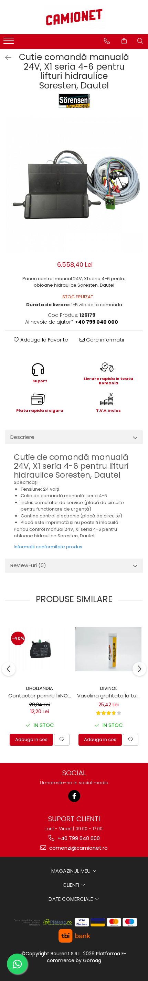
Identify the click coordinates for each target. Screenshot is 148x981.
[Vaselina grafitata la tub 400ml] (108, 649)
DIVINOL (108, 688)
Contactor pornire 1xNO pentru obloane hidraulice (40, 695)
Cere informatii (104, 339)
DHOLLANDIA (39, 688)
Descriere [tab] (22, 437)
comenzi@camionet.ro (78, 847)
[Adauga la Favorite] (62, 739)
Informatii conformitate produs (48, 546)
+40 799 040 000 (78, 838)
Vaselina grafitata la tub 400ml (109, 695)
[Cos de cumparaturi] (124, 41)
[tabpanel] (74, 184)
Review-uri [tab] (28, 565)
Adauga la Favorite (43, 339)
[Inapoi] (5, 57)
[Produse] (9, 43)
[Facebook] (74, 796)
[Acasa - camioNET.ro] (74, 17)
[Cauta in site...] (140, 41)
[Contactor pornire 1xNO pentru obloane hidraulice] (40, 649)
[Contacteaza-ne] (107, 41)
